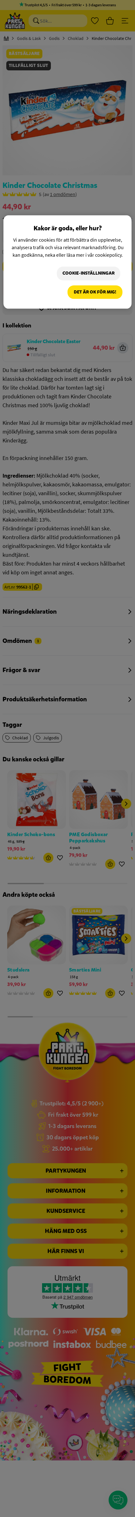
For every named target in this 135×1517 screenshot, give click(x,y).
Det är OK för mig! (95, 292)
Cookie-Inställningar (88, 274)
